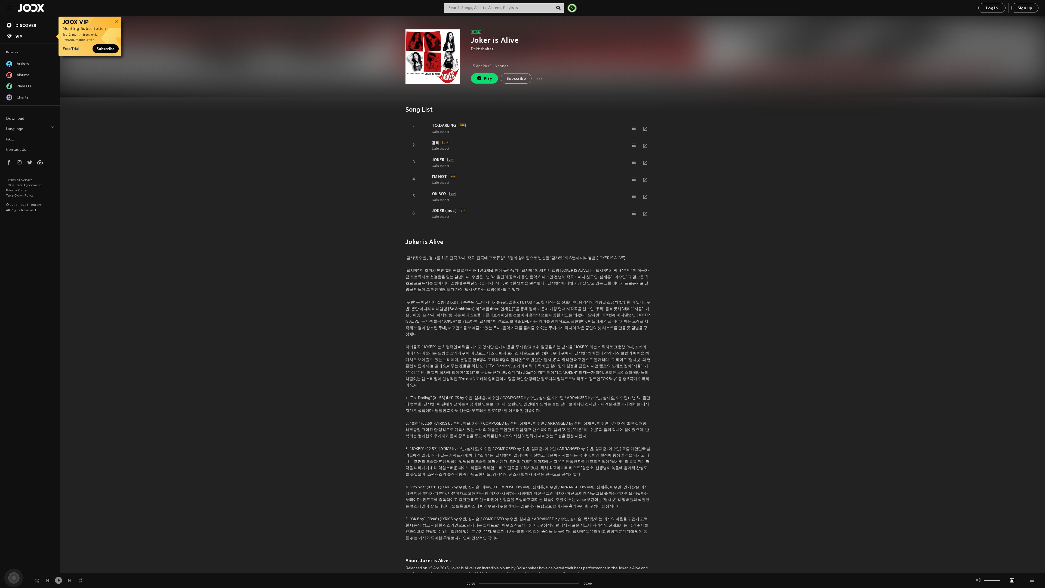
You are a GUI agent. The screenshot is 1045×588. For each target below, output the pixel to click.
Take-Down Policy (19, 196)
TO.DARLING (444, 125)
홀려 (435, 142)
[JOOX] (31, 8)
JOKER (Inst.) (444, 211)
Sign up (1025, 8)
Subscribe (106, 49)
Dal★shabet (482, 49)
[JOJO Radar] (572, 7)
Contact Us (16, 150)
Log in (992, 8)
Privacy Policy (16, 190)
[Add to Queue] (634, 128)
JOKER (438, 160)
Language (14, 129)
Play (488, 79)
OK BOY (439, 194)
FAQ (10, 139)
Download (15, 119)
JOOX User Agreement (23, 185)
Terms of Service (19, 180)
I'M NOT (439, 176)
